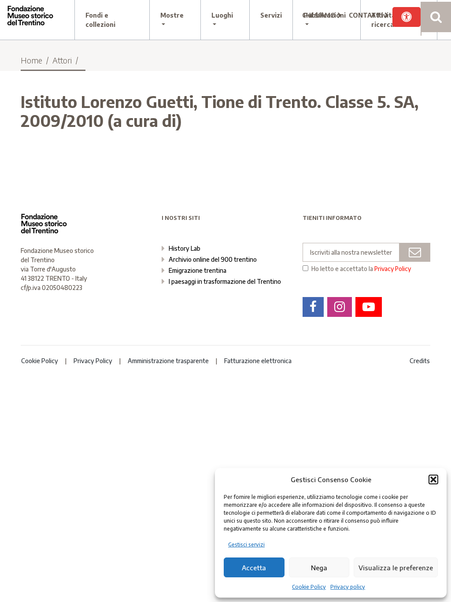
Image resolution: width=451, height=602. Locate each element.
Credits (420, 360)
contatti (366, 15)
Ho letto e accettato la (361, 268)
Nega (319, 568)
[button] (433, 479)
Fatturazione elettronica (258, 360)
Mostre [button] (172, 15)
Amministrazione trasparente (168, 360)
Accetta (254, 568)
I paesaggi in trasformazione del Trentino (225, 281)
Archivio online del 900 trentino (213, 259)
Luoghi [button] (222, 15)
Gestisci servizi (246, 544)
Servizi (271, 15)
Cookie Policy (309, 586)
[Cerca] (436, 17)
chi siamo (319, 15)
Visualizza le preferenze (396, 568)
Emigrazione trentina (197, 270)
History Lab (184, 248)
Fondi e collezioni (100, 19)
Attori (62, 60)
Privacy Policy (392, 268)
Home (31, 60)
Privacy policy (347, 586)
